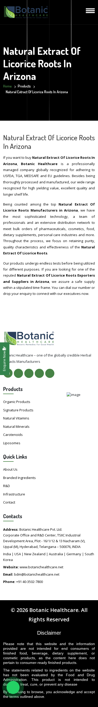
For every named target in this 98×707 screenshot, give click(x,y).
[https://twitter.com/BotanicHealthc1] (28, 373)
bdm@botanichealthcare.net (36, 574)
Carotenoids (13, 434)
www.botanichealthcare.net (41, 567)
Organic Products (16, 401)
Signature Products (18, 410)
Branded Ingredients (19, 477)
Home (7, 86)
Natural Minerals (16, 426)
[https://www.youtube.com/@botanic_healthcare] (49, 373)
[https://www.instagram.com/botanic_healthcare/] (39, 373)
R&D (6, 485)
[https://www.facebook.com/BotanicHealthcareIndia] (18, 373)
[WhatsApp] (13, 687)
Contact (9, 502)
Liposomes (11, 443)
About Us (10, 469)
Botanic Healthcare (53, 609)
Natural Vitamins (16, 418)
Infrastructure (14, 494)
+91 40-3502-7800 (29, 581)
